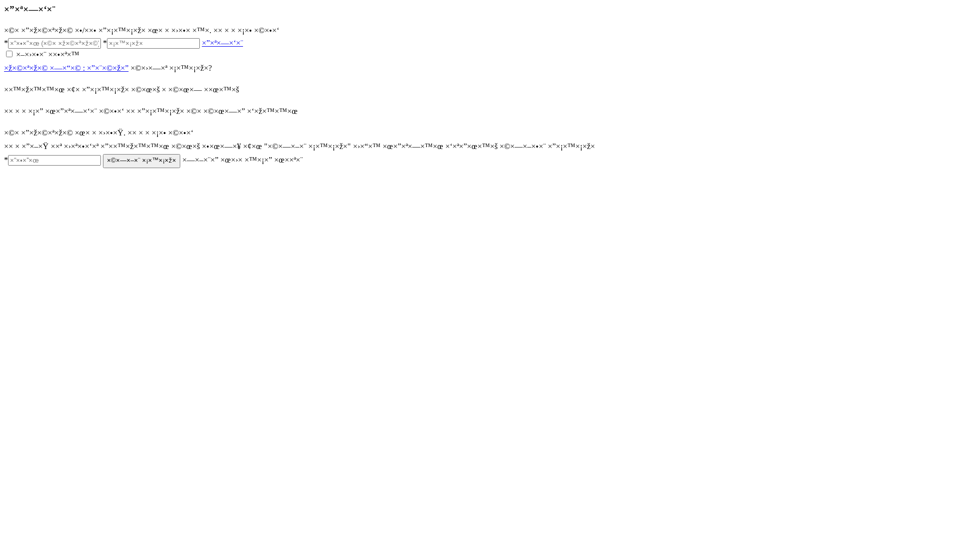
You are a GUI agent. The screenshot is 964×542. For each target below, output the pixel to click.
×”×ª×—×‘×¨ (222, 43)
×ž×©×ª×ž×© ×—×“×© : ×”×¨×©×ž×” (66, 68)
